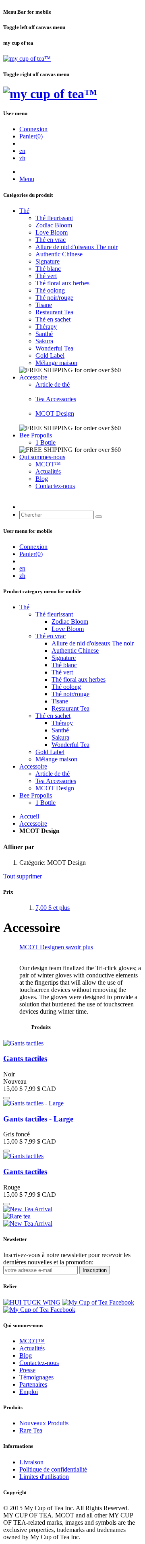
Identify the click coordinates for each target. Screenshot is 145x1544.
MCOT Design (54, 413)
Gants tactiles (25, 1058)
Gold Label (49, 355)
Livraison (31, 1462)
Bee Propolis (35, 435)
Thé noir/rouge (54, 297)
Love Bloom (51, 232)
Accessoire (33, 377)
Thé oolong (50, 290)
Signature (47, 261)
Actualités (48, 471)
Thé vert (46, 275)
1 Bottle (45, 442)
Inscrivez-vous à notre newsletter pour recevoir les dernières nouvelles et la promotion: (66, 1258)
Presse (27, 1370)
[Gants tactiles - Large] (33, 1103)
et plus (52, 907)
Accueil (29, 816)
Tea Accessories (55, 399)
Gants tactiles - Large (38, 1119)
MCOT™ (48, 464)
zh (22, 158)
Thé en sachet (52, 319)
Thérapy (46, 326)
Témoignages (36, 1377)
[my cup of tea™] (27, 58)
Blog (41, 478)
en (22, 150)
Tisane (43, 304)
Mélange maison (56, 362)
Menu (26, 178)
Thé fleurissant (54, 217)
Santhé (44, 333)
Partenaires (33, 1384)
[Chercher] (98, 516)
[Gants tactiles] (23, 1043)
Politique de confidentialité (53, 1469)
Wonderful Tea (54, 348)
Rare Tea (30, 1430)
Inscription (95, 1270)
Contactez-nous (55, 485)
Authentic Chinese (59, 254)
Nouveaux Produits (43, 1423)
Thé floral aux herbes (62, 283)
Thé (24, 210)
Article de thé (52, 384)
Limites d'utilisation (44, 1476)
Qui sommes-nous (42, 457)
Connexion (33, 129)
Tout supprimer (22, 876)
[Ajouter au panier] (6, 1098)
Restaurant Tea (54, 312)
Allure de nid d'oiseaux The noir (76, 246)
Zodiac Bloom (53, 225)
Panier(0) (31, 136)
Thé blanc (48, 268)
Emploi (28, 1391)
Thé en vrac (50, 239)
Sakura (44, 341)
